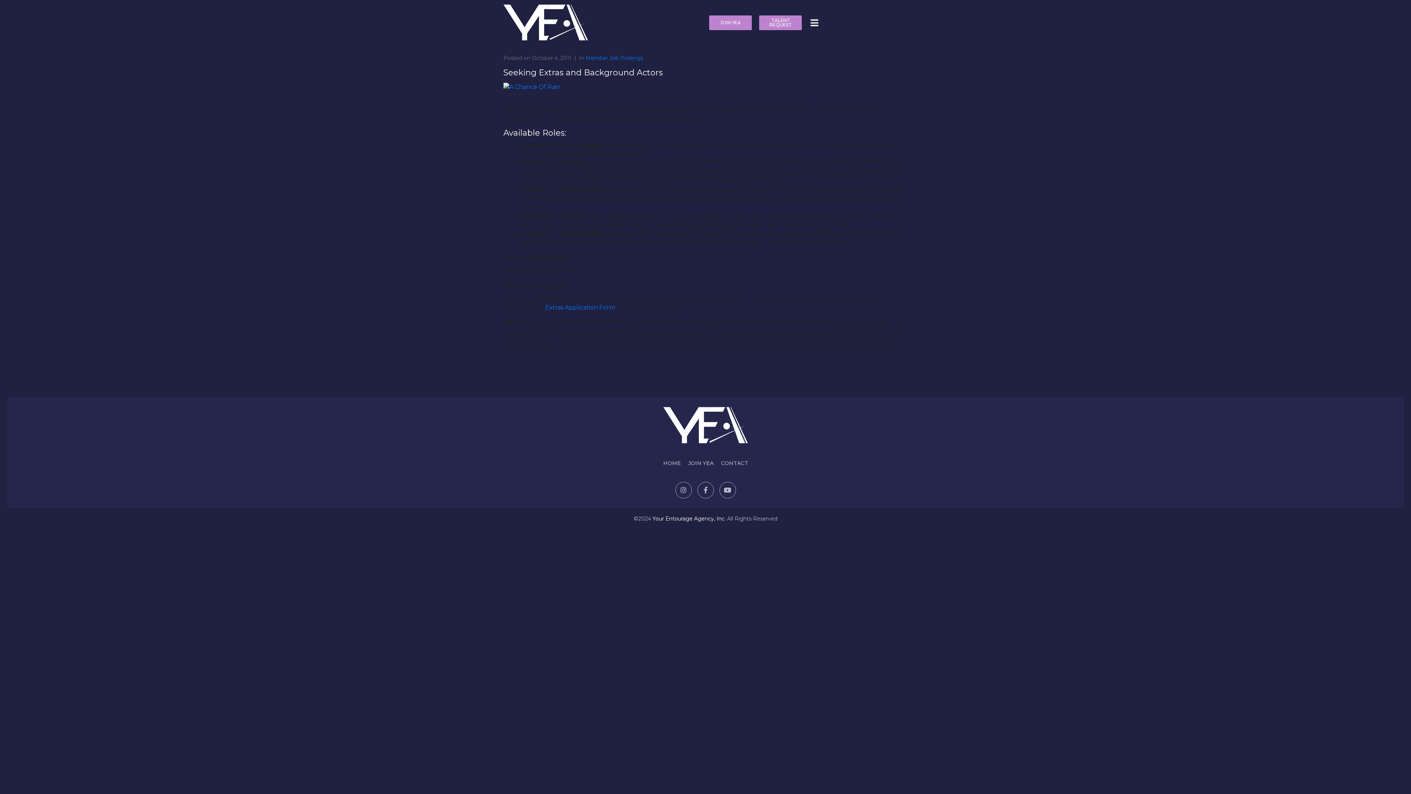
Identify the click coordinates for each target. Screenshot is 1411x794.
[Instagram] (683, 490)
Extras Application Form (580, 307)
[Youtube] (727, 490)
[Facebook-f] (705, 490)
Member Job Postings (614, 58)
